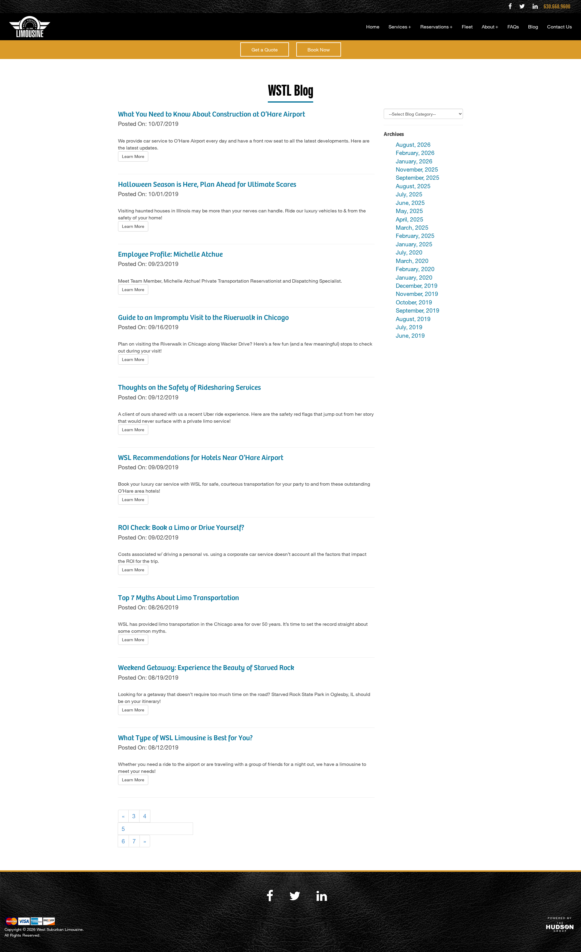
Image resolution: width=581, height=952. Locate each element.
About (490, 26)
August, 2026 (413, 144)
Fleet (467, 26)
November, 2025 (417, 169)
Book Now (318, 49)
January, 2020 (414, 277)
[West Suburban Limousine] (27, 26)
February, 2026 (415, 152)
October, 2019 (414, 302)
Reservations (436, 26)
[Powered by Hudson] (559, 927)
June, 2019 (410, 335)
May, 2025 (409, 210)
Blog (533, 26)
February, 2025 (415, 235)
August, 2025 (413, 185)
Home (372, 26)
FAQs (513, 26)
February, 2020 (415, 268)
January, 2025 (414, 244)
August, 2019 (413, 318)
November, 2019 (417, 293)
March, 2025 (412, 227)
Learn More (133, 156)
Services (400, 26)
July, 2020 (409, 252)
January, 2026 (414, 161)
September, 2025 (417, 177)
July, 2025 (409, 194)
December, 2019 (417, 285)
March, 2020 (412, 260)
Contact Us (559, 26)
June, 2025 (410, 202)
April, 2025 (409, 219)
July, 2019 (409, 326)
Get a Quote (264, 49)
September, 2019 (417, 310)
